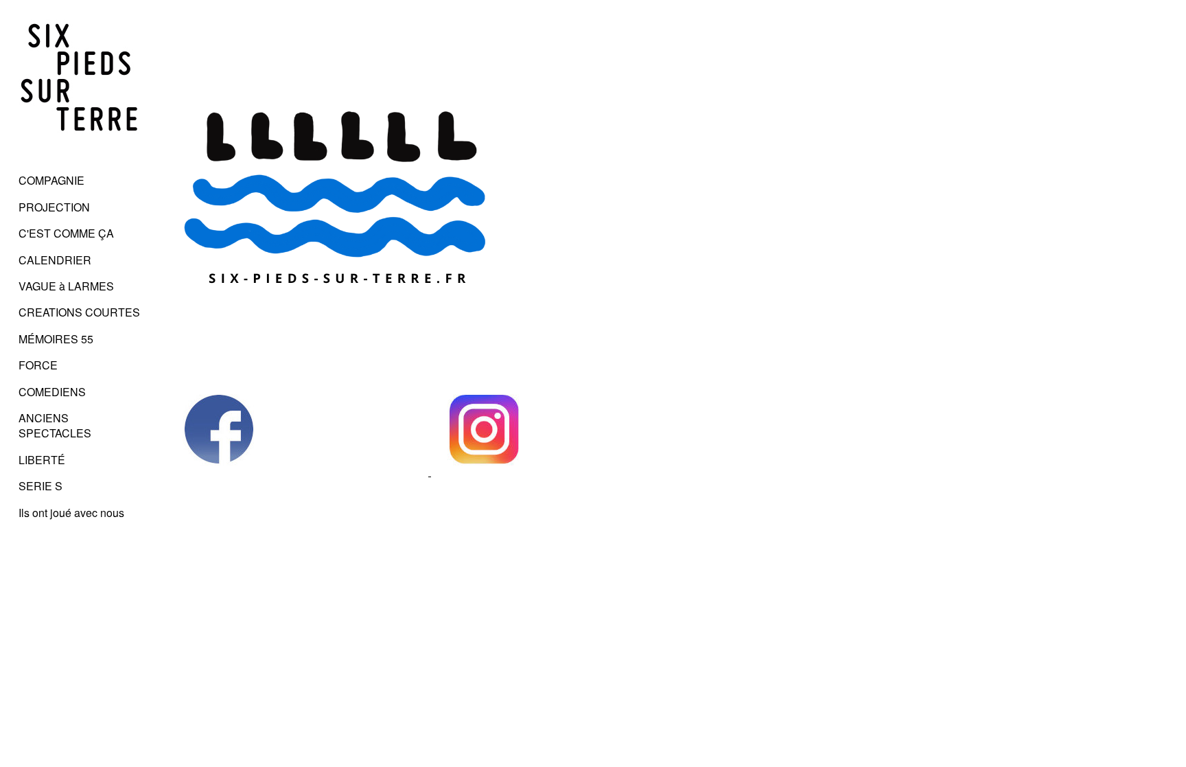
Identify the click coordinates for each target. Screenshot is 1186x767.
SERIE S (40, 486)
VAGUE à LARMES (66, 286)
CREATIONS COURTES (79, 312)
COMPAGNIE (51, 180)
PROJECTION (54, 207)
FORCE (38, 365)
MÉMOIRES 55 (56, 339)
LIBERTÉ (42, 460)
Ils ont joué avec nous (71, 512)
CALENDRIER (55, 260)
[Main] (80, 154)
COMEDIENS (52, 392)
